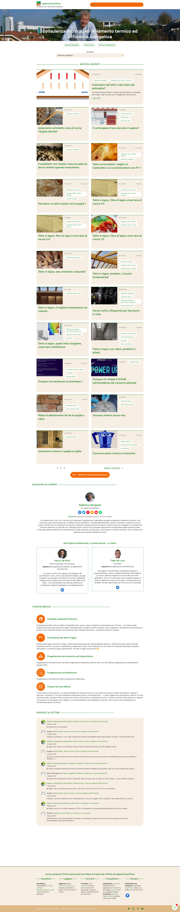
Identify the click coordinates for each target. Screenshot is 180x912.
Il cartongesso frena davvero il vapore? (116, 128)
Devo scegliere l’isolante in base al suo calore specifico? (86, 763)
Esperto (71, 516)
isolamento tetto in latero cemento (121, 80)
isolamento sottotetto (100, 80)
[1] (174, 908)
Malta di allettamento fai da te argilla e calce (61, 417)
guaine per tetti (125, 120)
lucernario (69, 338)
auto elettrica (125, 448)
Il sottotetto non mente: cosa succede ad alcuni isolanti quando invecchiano (62, 165)
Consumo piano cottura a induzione (114, 453)
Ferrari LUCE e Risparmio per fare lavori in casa (116, 312)
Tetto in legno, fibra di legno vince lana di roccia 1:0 (117, 237)
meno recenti (113, 468)
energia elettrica (71, 376)
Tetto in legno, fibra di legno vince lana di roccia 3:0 (117, 201)
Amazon (117, 884)
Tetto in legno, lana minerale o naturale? (62, 271)
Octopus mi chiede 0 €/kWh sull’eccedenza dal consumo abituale (114, 381)
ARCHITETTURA (134, 362)
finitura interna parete (72, 409)
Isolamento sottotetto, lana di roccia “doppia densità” (59, 129)
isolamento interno (126, 297)
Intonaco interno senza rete (109, 415)
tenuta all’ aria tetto (127, 113)
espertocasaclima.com (67, 886)
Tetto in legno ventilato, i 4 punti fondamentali (112, 275)
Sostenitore (129, 888)
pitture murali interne (127, 305)
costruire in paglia (71, 198)
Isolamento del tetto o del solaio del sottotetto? (113, 86)
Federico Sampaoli (54, 721)
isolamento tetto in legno (73, 190)
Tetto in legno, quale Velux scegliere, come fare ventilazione (60, 345)
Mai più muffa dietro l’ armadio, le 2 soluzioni (81, 803)
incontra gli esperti (72, 45)
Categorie (90, 52)
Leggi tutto (96, 98)
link (113, 888)
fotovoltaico (69, 373)
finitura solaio (125, 117)
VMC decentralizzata (127, 337)
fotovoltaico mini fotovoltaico (75, 369)
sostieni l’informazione (107, 45)
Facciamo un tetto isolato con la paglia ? (62, 203)
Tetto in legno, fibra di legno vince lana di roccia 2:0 (62, 237)
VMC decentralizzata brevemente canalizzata (128, 301)
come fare (114, 890)
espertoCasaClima (51, 3)
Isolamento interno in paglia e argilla (59, 451)
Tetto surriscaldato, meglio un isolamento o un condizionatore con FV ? (117, 166)
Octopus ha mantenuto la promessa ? (60, 381)
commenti (84, 886)
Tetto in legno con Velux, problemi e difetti (114, 350)
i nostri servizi (89, 45)
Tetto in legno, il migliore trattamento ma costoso (62, 309)
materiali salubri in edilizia (128, 268)
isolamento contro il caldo (128, 225)
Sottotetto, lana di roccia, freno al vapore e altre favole (85, 721)
